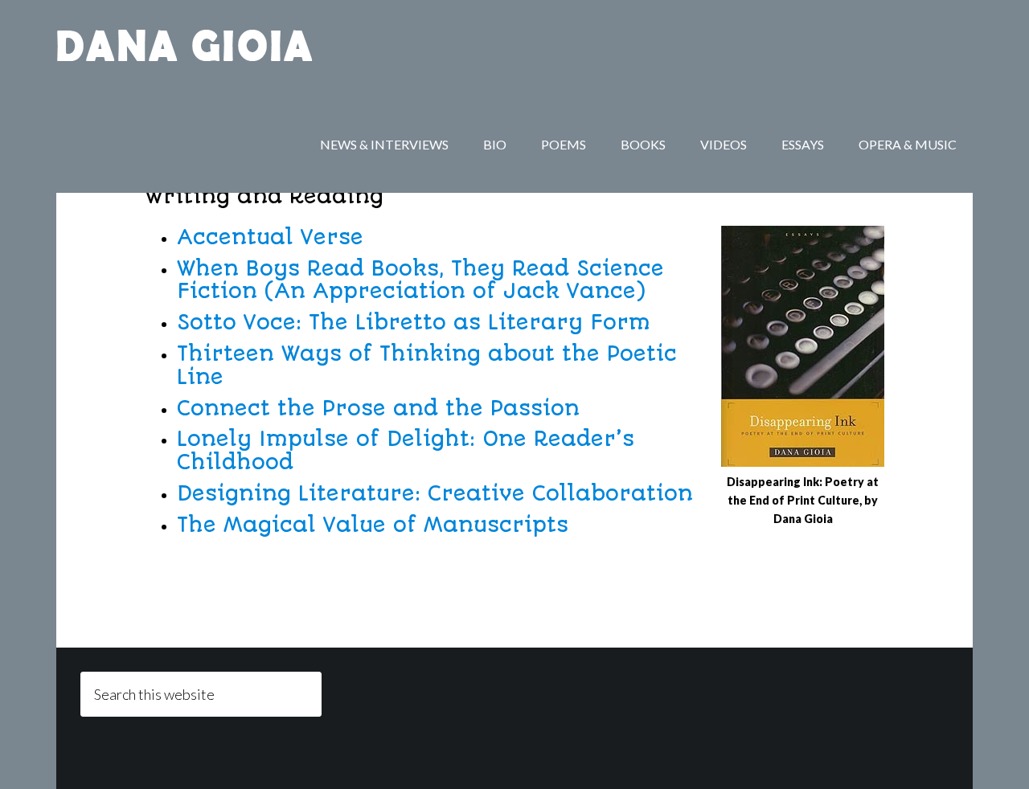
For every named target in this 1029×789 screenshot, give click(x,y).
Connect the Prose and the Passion (378, 408)
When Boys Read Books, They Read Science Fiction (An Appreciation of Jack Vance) (420, 280)
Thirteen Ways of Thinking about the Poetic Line (427, 365)
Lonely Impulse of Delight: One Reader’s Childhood (405, 450)
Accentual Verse (270, 237)
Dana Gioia (185, 48)
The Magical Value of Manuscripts (372, 525)
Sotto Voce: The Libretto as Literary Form (413, 322)
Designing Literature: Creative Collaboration (435, 493)
